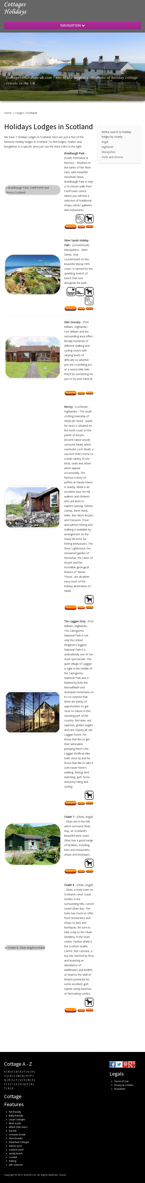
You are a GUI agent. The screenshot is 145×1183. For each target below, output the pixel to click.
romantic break (17, 1134)
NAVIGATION (71, 25)
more (62, 1175)
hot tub (13, 1130)
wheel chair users (18, 1127)
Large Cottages (17, 1119)
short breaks (15, 1138)
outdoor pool (16, 1149)
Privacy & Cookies (123, 1085)
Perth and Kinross (112, 157)
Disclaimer (120, 1088)
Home (8, 113)
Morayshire (108, 152)
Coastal (13, 1157)
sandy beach (15, 1153)
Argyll (105, 142)
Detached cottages (19, 1142)
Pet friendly (15, 1112)
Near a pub (15, 1123)
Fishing (12, 1161)
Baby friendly (16, 1115)
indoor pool (15, 1145)
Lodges (19, 113)
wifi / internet (16, 1164)
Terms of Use (121, 1081)
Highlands (107, 147)
